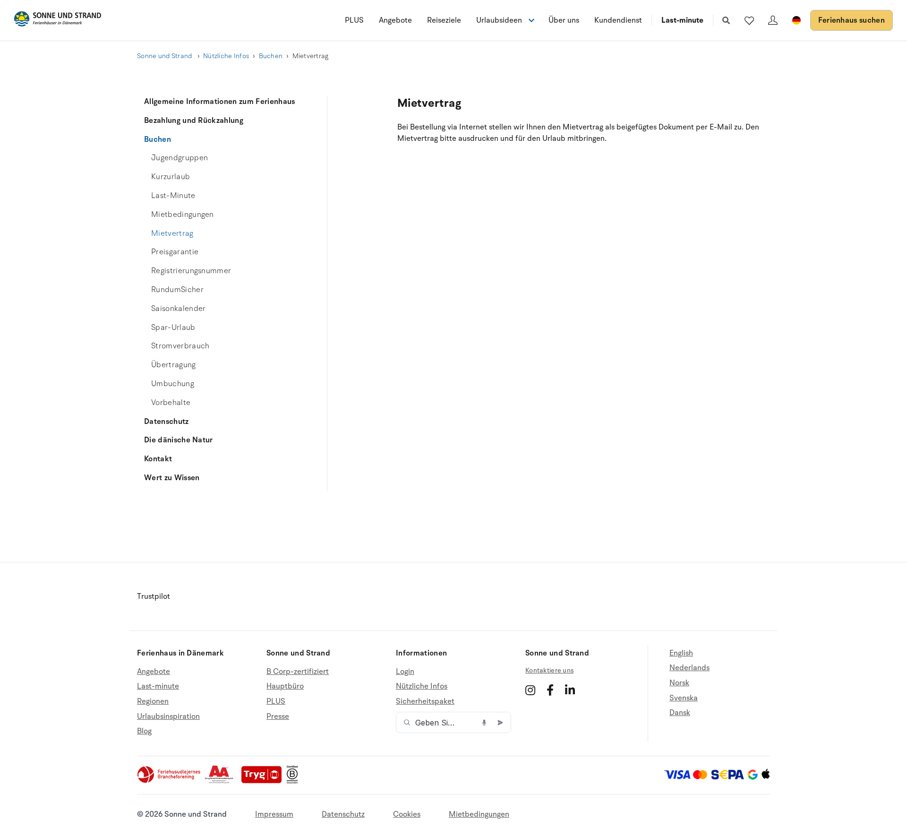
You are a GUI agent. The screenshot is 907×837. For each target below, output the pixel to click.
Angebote (395, 20)
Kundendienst (618, 20)
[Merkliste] (749, 20)
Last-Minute (173, 195)
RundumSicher (177, 290)
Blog (144, 731)
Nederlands (689, 668)
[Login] (773, 20)
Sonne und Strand (165, 56)
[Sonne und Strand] (57, 20)
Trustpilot (153, 596)
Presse (277, 716)
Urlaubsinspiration (168, 716)
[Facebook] (550, 690)
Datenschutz (166, 421)
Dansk (679, 713)
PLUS (354, 20)
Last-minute (682, 20)
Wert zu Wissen (171, 478)
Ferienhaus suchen (851, 20)
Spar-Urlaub (173, 327)
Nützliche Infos (226, 56)
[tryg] (264, 781)
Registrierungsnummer (191, 271)
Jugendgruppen (179, 158)
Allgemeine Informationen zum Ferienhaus (219, 101)
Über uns (563, 20)
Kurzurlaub (170, 177)
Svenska (683, 698)
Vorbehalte (170, 402)
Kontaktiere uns (549, 670)
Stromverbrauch (180, 346)
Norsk (679, 683)
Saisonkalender (178, 308)
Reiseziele (444, 20)
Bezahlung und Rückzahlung (193, 120)
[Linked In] (570, 690)
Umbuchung (172, 384)
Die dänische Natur (178, 440)
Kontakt (158, 459)
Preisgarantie (174, 252)
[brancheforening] (169, 781)
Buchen (271, 56)
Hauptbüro (285, 686)
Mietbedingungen (182, 214)
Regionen (153, 701)
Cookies (406, 814)
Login (405, 672)
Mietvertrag (172, 233)
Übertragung (173, 365)
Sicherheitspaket (425, 701)
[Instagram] (530, 690)
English (681, 653)
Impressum (274, 814)
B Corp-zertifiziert (297, 672)
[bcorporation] (294, 781)
